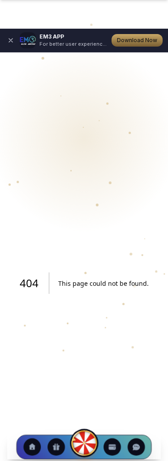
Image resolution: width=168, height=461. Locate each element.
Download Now (137, 40)
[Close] (10, 40)
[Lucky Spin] (83, 443)
